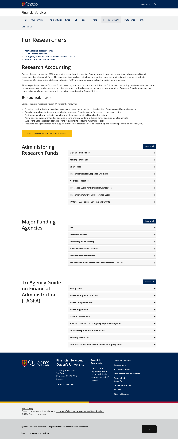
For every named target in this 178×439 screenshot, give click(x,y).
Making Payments (79, 159)
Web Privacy (27, 408)
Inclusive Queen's (122, 369)
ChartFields (75, 166)
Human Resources (122, 385)
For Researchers (111, 20)
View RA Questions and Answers (40, 59)
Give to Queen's (121, 394)
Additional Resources (80, 180)
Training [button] (93, 20)
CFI (71, 227)
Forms (141, 20)
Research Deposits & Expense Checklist (89, 173)
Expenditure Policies (80, 152)
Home (24, 20)
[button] (154, 4)
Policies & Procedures (60, 20)
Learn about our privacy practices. (35, 433)
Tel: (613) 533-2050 (65, 384)
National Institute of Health (84, 248)
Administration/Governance (127, 373)
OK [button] (149, 429)
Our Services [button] (37, 20)
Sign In (144, 4)
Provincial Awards (78, 234)
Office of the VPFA (122, 360)
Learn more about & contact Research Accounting (47, 133)
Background (76, 288)
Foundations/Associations (82, 255)
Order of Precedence (80, 316)
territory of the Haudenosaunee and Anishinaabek (80, 411)
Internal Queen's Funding (82, 241)
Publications (79, 20)
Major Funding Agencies (36, 53)
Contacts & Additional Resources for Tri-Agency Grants (97, 344)
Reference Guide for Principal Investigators (91, 187)
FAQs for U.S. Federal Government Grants (90, 202)
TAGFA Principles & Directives (84, 295)
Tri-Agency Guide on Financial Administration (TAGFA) (50, 56)
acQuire (117, 389)
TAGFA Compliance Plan (81, 302)
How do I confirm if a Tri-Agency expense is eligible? (95, 323)
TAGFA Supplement (79, 309)
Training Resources (79, 337)
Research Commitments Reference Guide (90, 194)
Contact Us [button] (27, 26)
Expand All (149, 146)
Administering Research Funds (39, 50)
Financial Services (34, 12)
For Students (129, 20)
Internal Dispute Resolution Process (87, 330)
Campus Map (120, 365)
